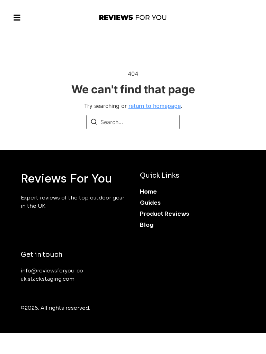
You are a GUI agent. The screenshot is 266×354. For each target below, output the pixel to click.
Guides (150, 202)
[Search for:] (133, 122)
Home (148, 191)
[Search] (94, 122)
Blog (146, 225)
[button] (17, 17)
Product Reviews (164, 213)
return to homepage (154, 105)
